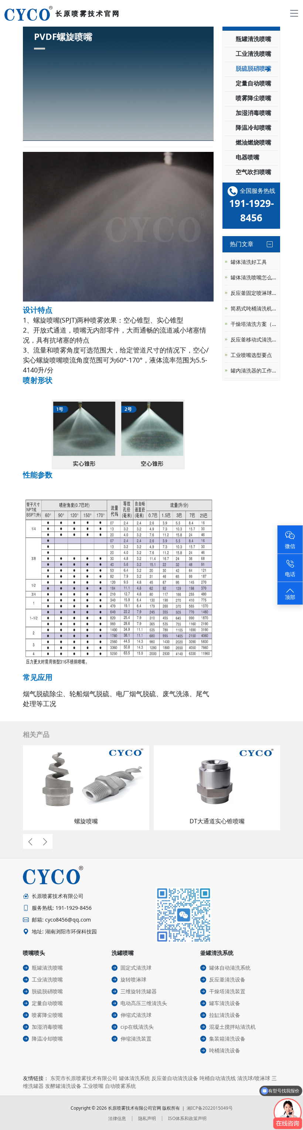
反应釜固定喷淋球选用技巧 (254, 292)
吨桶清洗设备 (224, 1050)
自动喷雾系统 (120, 1085)
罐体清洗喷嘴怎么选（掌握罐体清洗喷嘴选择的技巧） (254, 277)
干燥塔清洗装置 (227, 991)
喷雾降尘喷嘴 (253, 98)
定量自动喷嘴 (253, 83)
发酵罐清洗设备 (63, 1085)
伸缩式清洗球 (136, 1014)
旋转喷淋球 (133, 979)
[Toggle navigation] (294, 13)
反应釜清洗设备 (227, 979)
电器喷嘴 (247, 157)
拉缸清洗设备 (224, 1014)
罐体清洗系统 (134, 1078)
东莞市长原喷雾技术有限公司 (84, 1078)
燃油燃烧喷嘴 (253, 142)
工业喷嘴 (93, 1085)
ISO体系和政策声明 (187, 1118)
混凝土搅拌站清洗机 (232, 1026)
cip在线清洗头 (137, 1026)
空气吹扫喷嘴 (253, 172)
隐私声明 (147, 1118)
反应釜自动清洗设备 (175, 1078)
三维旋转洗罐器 (138, 991)
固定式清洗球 (136, 967)
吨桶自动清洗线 (218, 1078)
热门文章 (241, 244)
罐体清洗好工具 (249, 261)
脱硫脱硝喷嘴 (253, 68)
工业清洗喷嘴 (253, 54)
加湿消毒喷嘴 (253, 113)
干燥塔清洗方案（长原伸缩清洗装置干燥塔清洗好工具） (254, 323)
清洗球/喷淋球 (253, 1078)
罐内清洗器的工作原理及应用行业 (254, 370)
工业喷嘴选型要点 (251, 354)
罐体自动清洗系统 (230, 967)
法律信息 (117, 1118)
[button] (30, 841)
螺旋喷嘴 (46, 320)
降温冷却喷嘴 (253, 127)
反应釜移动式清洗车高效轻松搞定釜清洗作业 (254, 339)
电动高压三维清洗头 (143, 1003)
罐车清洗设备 (224, 1003)
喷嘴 (79, 330)
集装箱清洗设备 (227, 1038)
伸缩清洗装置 (136, 1038)
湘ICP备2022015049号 (210, 1108)
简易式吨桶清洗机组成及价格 (254, 308)
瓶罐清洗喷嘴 (253, 39)
